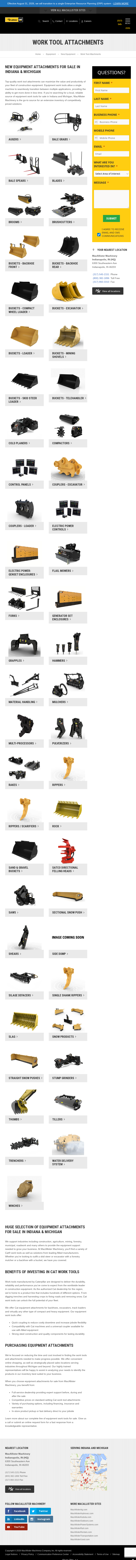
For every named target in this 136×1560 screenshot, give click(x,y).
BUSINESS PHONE (105, 115)
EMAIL (98, 146)
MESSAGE (100, 182)
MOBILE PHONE (104, 130)
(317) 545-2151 (101, 274)
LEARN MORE (121, 3)
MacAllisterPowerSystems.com (84, 1524)
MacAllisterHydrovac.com (81, 1513)
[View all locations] (88, 1492)
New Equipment (68, 54)
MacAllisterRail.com (79, 1528)
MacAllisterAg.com (78, 1509)
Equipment (51, 54)
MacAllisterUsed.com (80, 1539)
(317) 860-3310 (101, 281)
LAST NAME (101, 99)
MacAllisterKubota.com (80, 1517)
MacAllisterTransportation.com (84, 1536)
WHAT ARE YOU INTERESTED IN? (104, 164)
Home (38, 54)
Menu (127, 23)
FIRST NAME (102, 83)
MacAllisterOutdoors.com (81, 1521)
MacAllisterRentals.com (81, 1532)
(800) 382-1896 (101, 278)
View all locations (111, 291)
